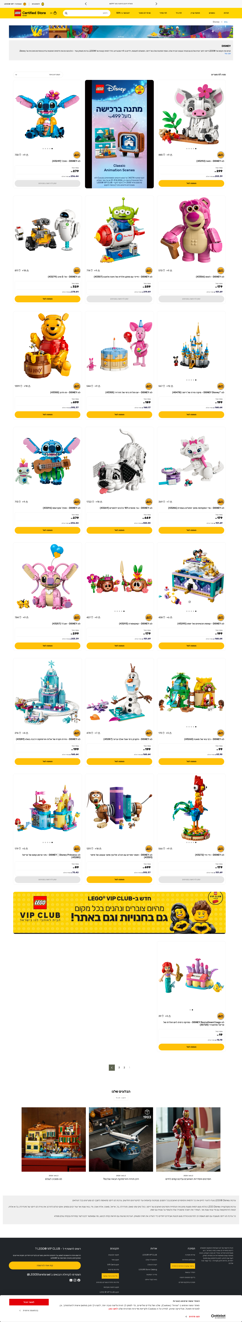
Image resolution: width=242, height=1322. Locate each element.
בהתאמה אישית (30, 1310)
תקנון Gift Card (113, 1265)
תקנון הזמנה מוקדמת (111, 1287)
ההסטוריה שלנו (151, 1260)
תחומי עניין (195, 13)
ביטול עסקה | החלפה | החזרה (183, 1266)
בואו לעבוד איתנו (151, 1279)
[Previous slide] (156, 3)
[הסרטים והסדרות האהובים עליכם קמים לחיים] (188, 1139)
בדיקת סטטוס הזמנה (187, 1277)
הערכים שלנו (152, 1265)
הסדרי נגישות (190, 1272)
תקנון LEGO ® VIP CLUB (109, 1292)
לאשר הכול (29, 1302)
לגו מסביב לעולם (53, 1179)
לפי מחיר (163, 13)
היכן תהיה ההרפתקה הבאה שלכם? (121, 1179)
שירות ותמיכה (190, 1255)
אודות (153, 1248)
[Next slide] (85, 3)
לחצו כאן (113, 1309)
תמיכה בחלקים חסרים (187, 1282)
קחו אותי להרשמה (45, 1265)
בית (225, 22)
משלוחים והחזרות (188, 1260)
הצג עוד (227, 53)
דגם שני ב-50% (123, 13)
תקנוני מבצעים (113, 1255)
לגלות (226, 13)
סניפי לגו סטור (145, 13)
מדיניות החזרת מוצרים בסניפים (107, 1282)
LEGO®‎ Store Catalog (148, 1269)
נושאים (212, 13)
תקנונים (114, 1248)
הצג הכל (121, 1098)
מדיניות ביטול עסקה (110, 1276)
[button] (195, 148)
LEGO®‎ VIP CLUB (149, 1255)
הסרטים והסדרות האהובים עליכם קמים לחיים (188, 1179)
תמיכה (191, 1248)
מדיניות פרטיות (113, 1269)
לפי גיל (179, 13)
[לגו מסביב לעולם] (54, 1139)
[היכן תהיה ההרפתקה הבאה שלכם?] (121, 1139)
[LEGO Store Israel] (30, 13)
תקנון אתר (115, 1260)
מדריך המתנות (151, 1274)
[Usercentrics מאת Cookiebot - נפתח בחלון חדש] (218, 1316)
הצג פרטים (194, 1316)
